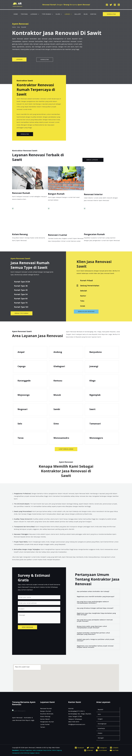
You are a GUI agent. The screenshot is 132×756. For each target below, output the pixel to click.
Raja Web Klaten (54, 747)
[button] (38, 14)
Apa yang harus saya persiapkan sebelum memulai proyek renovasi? (95, 620)
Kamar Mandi (45, 719)
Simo (56, 423)
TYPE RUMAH (46, 14)
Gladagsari (59, 366)
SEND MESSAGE (27, 627)
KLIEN (58, 14)
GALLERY (77, 14)
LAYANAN (33, 14)
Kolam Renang (20, 234)
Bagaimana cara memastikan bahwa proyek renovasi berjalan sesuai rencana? (95, 646)
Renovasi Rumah (21, 192)
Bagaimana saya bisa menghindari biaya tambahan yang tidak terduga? (96, 613)
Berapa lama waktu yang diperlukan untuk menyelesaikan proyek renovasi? (92, 627)
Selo (20, 423)
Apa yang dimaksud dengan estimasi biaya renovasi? (95, 608)
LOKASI (67, 14)
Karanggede (24, 380)
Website (38, 747)
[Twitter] (111, 5)
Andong (58, 351)
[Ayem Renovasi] (17, 4)
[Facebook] (107, 5)
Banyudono (95, 351)
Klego (92, 380)
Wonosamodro (61, 437)
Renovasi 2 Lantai (57, 234)
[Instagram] (115, 5)
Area (18, 27)
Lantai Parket (44, 724)
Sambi (57, 409)
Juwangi (93, 366)
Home (14, 27)
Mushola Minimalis (46, 714)
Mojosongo (24, 394)
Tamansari (95, 423)
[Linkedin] (119, 5)
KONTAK (93, 14)
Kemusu (58, 380)
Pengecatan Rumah (94, 234)
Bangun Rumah (56, 193)
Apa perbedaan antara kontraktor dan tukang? (93, 591)
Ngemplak (95, 394)
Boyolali (23, 27)
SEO (44, 747)
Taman (42, 727)
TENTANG (24, 14)
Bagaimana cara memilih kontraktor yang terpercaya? (95, 596)
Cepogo (22, 366)
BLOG (85, 14)
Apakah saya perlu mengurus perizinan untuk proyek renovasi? (95, 640)
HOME (16, 14)
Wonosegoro (96, 437)
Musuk (57, 394)
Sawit (92, 409)
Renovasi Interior (93, 194)
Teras (21, 437)
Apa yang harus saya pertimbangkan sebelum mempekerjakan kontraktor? (93, 602)
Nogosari (22, 409)
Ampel (21, 351)
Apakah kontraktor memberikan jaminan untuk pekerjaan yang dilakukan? (93, 633)
